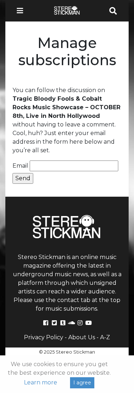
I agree (82, 382)
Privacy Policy (43, 337)
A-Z (105, 337)
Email (20, 165)
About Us (81, 337)
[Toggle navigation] (22, 10)
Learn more (40, 382)
